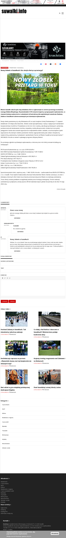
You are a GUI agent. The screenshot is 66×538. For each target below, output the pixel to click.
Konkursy (3, 509)
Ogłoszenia (4, 508)
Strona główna (5, 61)
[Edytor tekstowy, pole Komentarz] (33, 290)
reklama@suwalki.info (36, 527)
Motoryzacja (5, 435)
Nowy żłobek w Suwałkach (19, 239)
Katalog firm (4, 511)
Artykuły (4, 439)
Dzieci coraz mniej (16, 210)
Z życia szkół (5, 422)
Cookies (10, 529)
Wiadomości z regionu (7, 418)
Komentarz (4, 275)
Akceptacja (54, 533)
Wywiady (4, 426)
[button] (2, 278)
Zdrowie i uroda (6, 448)
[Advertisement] (33, 30)
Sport (3, 409)
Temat (2, 268)
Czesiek (16, 226)
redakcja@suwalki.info (23, 527)
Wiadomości (13, 61)
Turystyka (4, 431)
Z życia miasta (20, 61)
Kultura (4, 413)
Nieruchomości (6, 444)
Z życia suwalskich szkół (7, 491)
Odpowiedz (17, 218)
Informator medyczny (7, 513)
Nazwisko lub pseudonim (7, 261)
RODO (5, 529)
